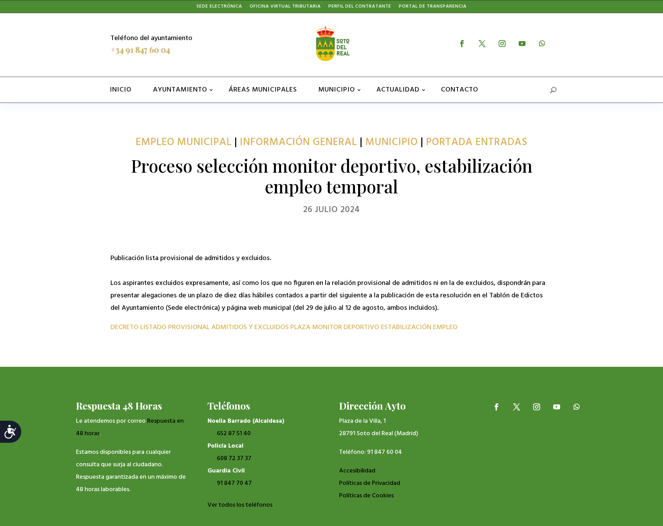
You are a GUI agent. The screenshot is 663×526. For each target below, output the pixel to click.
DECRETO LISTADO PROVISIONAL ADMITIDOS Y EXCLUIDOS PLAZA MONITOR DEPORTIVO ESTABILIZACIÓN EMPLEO (284, 327)
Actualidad (398, 89)
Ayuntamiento (180, 89)
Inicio (121, 89)
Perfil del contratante (359, 8)
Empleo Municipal (184, 142)
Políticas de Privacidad (369, 483)
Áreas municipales (263, 89)
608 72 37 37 (234, 458)
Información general (298, 142)
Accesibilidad (357, 471)
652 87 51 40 (234, 434)
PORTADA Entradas (477, 142)
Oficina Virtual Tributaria (285, 8)
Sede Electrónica (219, 8)
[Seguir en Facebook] (462, 43)
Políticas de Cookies (366, 496)
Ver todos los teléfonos (240, 505)
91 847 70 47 (234, 483)
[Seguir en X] (482, 43)
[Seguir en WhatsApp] (542, 43)
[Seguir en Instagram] (502, 43)
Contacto (459, 89)
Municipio (336, 89)
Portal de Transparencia (433, 8)
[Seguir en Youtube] (522, 43)
